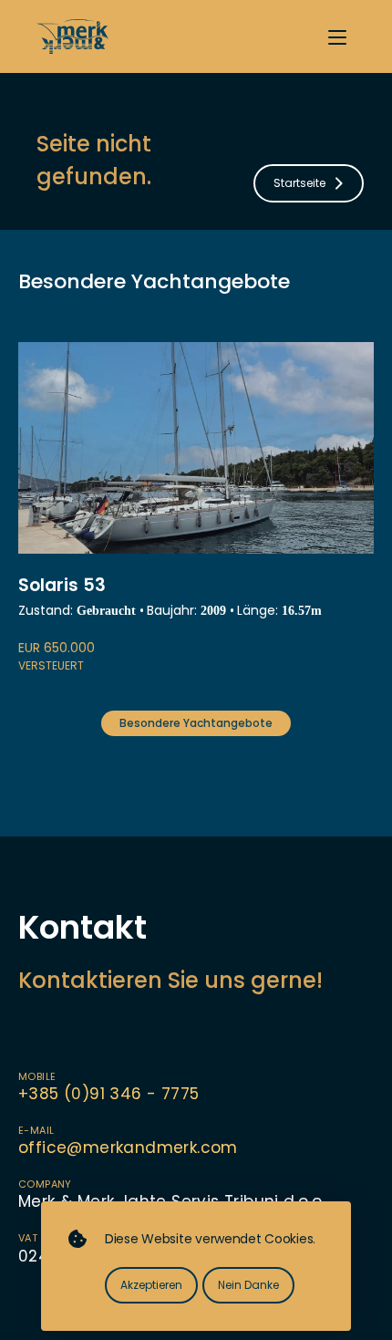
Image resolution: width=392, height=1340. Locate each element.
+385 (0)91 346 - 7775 (108, 1094)
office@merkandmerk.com (128, 1147)
